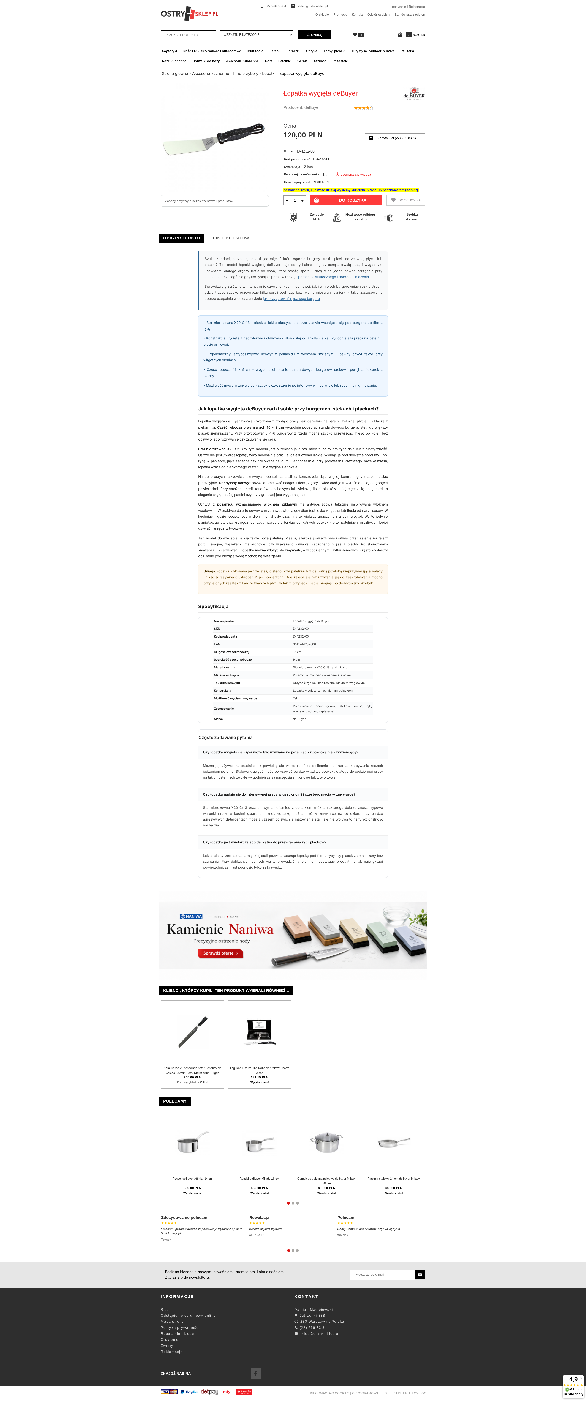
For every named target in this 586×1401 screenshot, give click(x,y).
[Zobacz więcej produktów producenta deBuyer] (414, 93)
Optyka (311, 51)
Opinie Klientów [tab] (229, 238)
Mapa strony (172, 1321)
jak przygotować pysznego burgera (291, 298)
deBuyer (312, 107)
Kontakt (357, 14)
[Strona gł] (189, 13)
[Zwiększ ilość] (302, 200)
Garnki (302, 61)
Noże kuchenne (174, 61)
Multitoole (255, 51)
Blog (165, 1309)
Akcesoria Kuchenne (242, 61)
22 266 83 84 (276, 6)
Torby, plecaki (334, 51)
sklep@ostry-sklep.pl (313, 6)
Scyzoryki (169, 51)
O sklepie (322, 14)
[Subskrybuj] (420, 1274)
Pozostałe (340, 61)
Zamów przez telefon (410, 14)
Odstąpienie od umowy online (188, 1315)
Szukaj (317, 35)
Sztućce (320, 61)
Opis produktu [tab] (181, 238)
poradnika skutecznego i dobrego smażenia (333, 277)
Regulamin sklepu (177, 1333)
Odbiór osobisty (378, 14)
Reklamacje (172, 1352)
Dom (268, 61)
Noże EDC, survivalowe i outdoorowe (212, 51)
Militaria (408, 51)
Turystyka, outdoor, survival (373, 51)
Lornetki (293, 51)
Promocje (340, 14)
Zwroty (167, 1346)
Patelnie (284, 61)
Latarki (275, 51)
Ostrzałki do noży (206, 61)
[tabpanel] (293, 567)
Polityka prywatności (180, 1328)
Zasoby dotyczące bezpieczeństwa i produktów (199, 201)
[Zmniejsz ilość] (287, 200)
